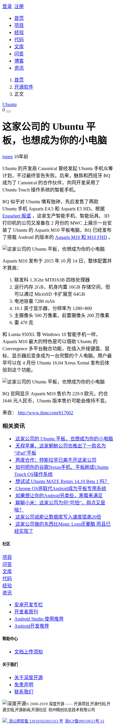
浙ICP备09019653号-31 (84, 721)
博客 (19, 60)
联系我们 (23, 691)
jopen (7, 156)
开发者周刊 (26, 611)
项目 (19, 25)
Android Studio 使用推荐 (39, 618)
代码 (19, 39)
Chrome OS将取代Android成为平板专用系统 (60, 488)
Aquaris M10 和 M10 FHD (81, 237)
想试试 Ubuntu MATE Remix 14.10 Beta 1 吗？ (61, 481)
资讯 (19, 68)
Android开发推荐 (31, 626)
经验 (19, 32)
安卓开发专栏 (28, 604)
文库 (19, 46)
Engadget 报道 (16, 215)
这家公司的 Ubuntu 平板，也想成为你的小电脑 (63, 438)
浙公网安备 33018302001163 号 (35, 721)
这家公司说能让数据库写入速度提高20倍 (57, 516)
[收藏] (8, 111)
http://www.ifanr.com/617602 (45, 412)
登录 (7, 6)
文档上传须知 (28, 651)
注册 (19, 6)
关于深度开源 (28, 677)
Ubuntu (9, 104)
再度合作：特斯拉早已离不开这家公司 (55, 460)
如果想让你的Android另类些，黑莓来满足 (58, 495)
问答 (19, 53)
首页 (19, 18)
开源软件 (23, 86)
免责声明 (23, 684)
